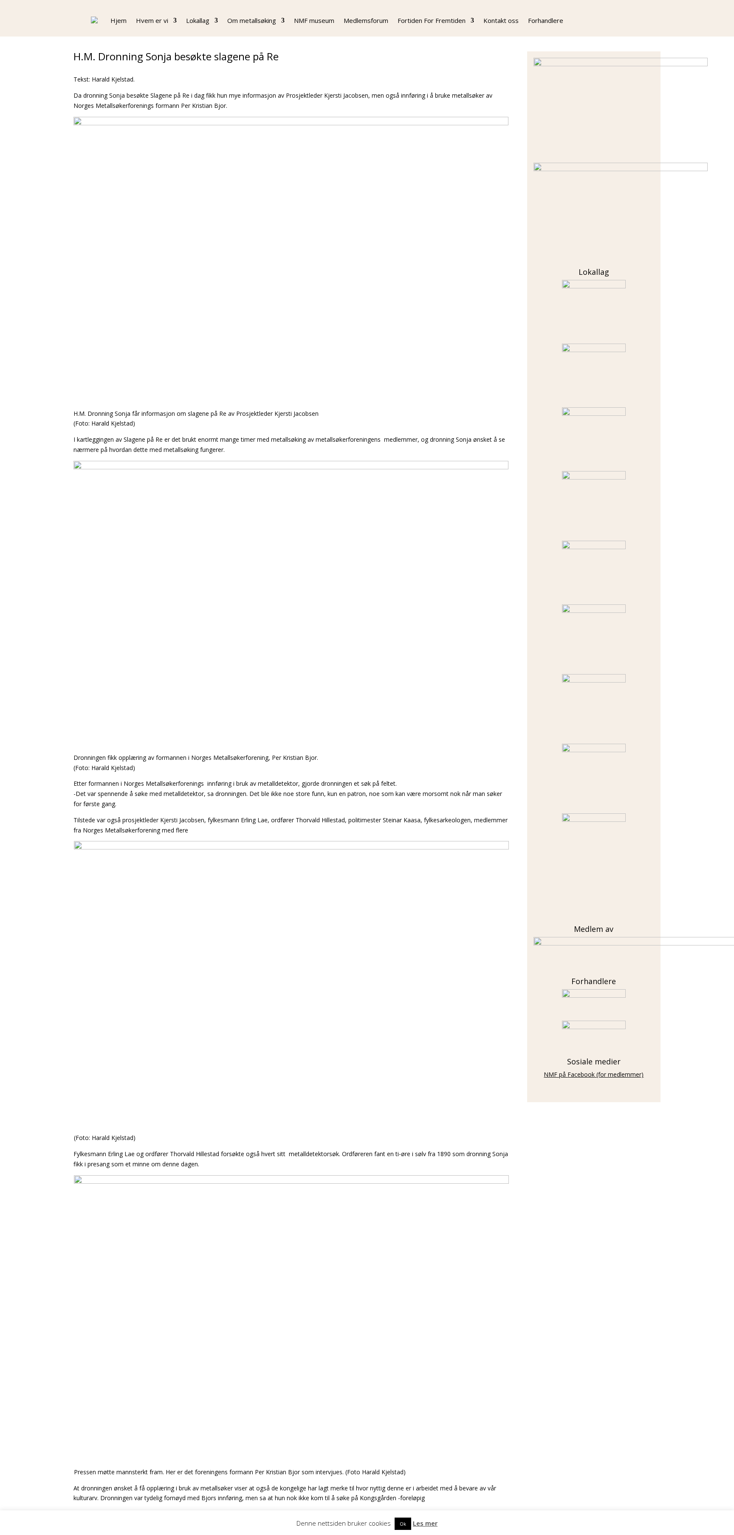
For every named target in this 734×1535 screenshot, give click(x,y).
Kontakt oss (501, 20)
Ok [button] (403, 1524)
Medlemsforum (366, 20)
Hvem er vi (152, 20)
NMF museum (314, 20)
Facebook (581, 1074)
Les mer (425, 1523)
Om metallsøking (251, 20)
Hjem (118, 20)
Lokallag (197, 20)
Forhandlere (545, 20)
